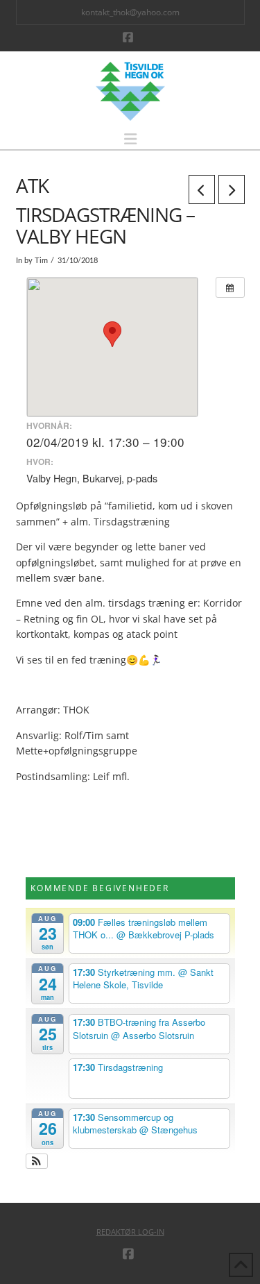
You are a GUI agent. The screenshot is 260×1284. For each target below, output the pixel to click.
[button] (130, 139)
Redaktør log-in (130, 1231)
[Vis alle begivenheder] (230, 287)
